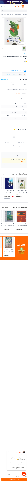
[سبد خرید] (4, 6)
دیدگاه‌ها (18, 93)
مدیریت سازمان (15, 89)
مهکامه (25, 53)
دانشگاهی (9, 89)
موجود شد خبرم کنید (13, 479)
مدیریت (20, 89)
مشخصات (24, 93)
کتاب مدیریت (19, 65)
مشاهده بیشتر (5, 174)
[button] (2, 186)
